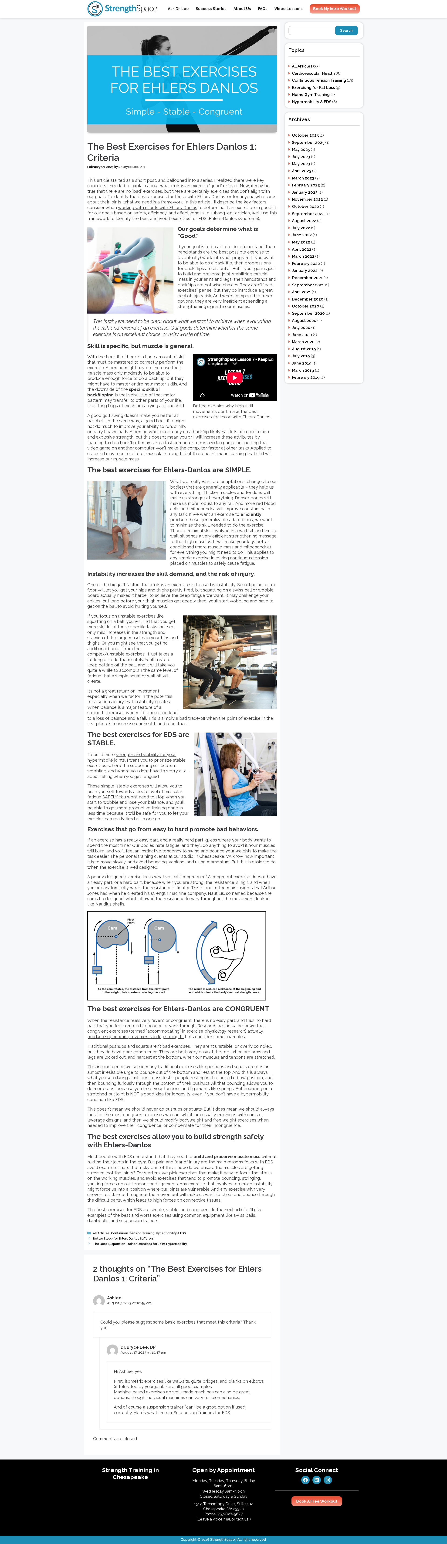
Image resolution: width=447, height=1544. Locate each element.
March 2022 (303, 256)
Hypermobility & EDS (171, 1233)
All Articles (101, 1233)
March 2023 (303, 178)
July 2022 (301, 228)
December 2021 (307, 277)
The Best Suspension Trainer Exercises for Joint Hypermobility (140, 1244)
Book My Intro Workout (334, 9)
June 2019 (302, 363)
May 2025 (301, 149)
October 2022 (305, 206)
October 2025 (305, 135)
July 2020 (301, 327)
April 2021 (301, 292)
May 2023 (301, 163)
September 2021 (308, 285)
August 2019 (304, 349)
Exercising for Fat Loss (313, 87)
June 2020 (302, 334)
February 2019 (306, 377)
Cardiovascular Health (313, 73)
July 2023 (301, 156)
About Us (242, 9)
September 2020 (308, 313)
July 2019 (301, 356)
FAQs (263, 9)
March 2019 (303, 370)
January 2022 (305, 270)
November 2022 (307, 199)
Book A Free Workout (316, 1501)
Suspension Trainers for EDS (202, 1412)
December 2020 (307, 299)
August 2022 (304, 220)
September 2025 (308, 142)
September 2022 (308, 213)
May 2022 (301, 242)
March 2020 (303, 341)
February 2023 (306, 185)
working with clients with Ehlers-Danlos (157, 207)
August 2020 (304, 320)
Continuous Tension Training (132, 1233)
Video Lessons (288, 9)
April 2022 (301, 249)
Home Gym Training (311, 94)
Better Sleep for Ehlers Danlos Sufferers (123, 1238)
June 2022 (302, 235)
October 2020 (305, 306)
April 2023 (301, 171)
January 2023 (305, 192)
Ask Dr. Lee (178, 9)
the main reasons (226, 1161)
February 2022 (306, 263)
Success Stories (211, 9)
